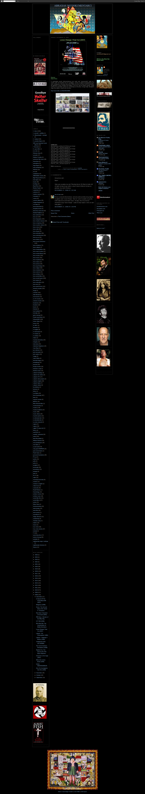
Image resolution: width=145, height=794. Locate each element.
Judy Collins (36, 358)
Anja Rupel (36, 165)
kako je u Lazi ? (101, 228)
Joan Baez (36, 348)
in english (35, 329)
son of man (58, 194)
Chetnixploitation (103, 157)
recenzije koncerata (38, 479)
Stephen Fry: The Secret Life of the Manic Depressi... (41, 651)
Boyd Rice (36, 186)
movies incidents (37, 409)
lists (34, 397)
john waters (36, 354)
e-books (35, 292)
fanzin (34, 307)
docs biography (37, 219)
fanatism (35, 305)
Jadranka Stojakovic (38, 346)
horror (34, 323)
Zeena (35, 547)
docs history (36, 239)
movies (35, 407)
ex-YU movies (37, 298)
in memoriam (36, 331)
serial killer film (37, 498)
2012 (36, 585)
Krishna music (37, 370)
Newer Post (54, 213)
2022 (36, 561)
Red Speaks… (102, 178)
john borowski (36, 352)
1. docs (35, 131)
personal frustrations (38, 455)
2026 (36, 554)
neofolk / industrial (38, 434)
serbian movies (37, 494)
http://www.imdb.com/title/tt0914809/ (60, 90)
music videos (36, 413)
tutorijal (35, 531)
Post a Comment (55, 210)
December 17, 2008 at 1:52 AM (65, 190)
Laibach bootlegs (37, 372)
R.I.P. (34, 475)
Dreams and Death (103, 153)
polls (34, 461)
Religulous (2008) (40, 604)
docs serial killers (37, 276)
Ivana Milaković (103, 162)
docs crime (36, 227)
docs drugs (36, 231)
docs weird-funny (37, 286)
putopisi (35, 471)
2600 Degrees (84, 791)
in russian (35, 333)
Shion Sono (36, 504)
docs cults (35, 229)
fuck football (36, 311)
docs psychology (37, 266)
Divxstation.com (101, 208)
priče (34, 463)
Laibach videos (37, 385)
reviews (35, 481)
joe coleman (36, 350)
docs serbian (36, 274)
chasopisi (35, 196)
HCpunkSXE (36, 319)
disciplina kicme (37, 208)
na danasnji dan (37, 418)
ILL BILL (35, 325)
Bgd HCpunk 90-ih (38, 177)
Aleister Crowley (37, 157)
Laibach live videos (38, 374)
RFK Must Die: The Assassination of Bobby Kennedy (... (41, 625)
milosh (100, 190)
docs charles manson (38, 221)
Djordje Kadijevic (37, 212)
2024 (36, 557)
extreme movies (37, 300)
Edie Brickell (36, 294)
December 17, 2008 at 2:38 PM (65, 206)
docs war (35, 284)
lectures (35, 389)
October (38, 675)
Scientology (36, 492)
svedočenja (36, 518)
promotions (36, 469)
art (34, 171)
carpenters (36, 190)
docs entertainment (38, 235)
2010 (36, 590)
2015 (36, 578)
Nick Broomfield (37, 438)
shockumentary (37, 506)
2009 (36, 592)
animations (36, 163)
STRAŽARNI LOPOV (104, 145)
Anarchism (36, 161)
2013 (36, 583)
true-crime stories (37, 529)
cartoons (35, 192)
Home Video (36, 321)
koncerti (35, 364)
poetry (35, 459)
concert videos (37, 200)
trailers (35, 522)
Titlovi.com (99, 212)
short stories (36, 512)
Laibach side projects (38, 379)
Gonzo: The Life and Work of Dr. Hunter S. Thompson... (41, 608)
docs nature (36, 261)
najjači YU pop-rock (38, 428)
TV (34, 533)
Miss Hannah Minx (38, 403)
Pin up (35, 457)
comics (35, 198)
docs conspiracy (37, 223)
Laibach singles (37, 381)
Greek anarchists (37, 317)
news (34, 436)
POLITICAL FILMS (104, 169)
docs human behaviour (39, 241)
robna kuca (36, 485)
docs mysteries (37, 259)
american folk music (38, 159)
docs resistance (37, 270)
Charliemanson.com (102, 206)
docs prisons (36, 263)
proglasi (35, 465)
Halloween (101, 183)
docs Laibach (36, 247)
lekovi (34, 391)
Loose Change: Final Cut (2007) (72, 40)
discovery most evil (38, 210)
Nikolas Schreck (37, 440)
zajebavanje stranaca (38, 545)
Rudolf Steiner (37, 489)
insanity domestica (38, 340)
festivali (35, 309)
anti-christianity (37, 167)
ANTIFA (35, 169)
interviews (35, 344)
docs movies (36, 255)
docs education (37, 233)
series (34, 502)
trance (35, 524)
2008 (36, 594)
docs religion (36, 268)
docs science (36, 272)
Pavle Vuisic (36, 452)
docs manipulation (38, 249)
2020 (36, 566)
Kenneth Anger (37, 360)
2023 (36, 559)
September (39, 677)
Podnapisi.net (100, 210)
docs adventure (37, 214)
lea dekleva (36, 387)
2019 (36, 569)
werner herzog (37, 537)
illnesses (35, 327)
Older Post (91, 213)
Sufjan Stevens (37, 516)
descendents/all (37, 206)
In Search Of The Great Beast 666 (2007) (41, 600)
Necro (34, 430)
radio (34, 477)
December (39, 596)
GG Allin (35, 313)
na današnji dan (37, 420)
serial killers (36, 500)
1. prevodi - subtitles (38, 133)
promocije (35, 467)
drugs (34, 290)
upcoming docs (37, 535)
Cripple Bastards (37, 202)
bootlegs (35, 184)
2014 (36, 580)
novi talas (35, 444)
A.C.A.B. (35, 151)
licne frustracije (37, 395)
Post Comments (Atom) (64, 216)
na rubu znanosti (37, 422)
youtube (35, 539)
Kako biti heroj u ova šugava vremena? (104, 187)
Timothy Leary (37, 520)
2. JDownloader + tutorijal (40, 135)
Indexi (34, 337)
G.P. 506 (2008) (40, 621)
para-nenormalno (37, 450)
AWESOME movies (38, 175)
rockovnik (35, 487)
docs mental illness (38, 253)
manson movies (37, 399)
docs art (35, 216)
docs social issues (38, 278)
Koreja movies (37, 366)
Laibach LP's (36, 376)
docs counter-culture (38, 225)
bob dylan (35, 179)
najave (35, 426)
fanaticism (36, 303)
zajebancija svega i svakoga (40, 541)
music (34, 411)
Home (72, 213)
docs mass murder (38, 251)
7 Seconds (36, 147)
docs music (36, 257)
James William (77, 791)
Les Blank (35, 393)
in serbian (35, 335)
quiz (34, 473)
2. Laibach (36, 139)
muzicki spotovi (37, 416)
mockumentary (37, 405)
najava (35, 424)
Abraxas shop (36, 153)
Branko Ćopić (36, 188)
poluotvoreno (102, 182)
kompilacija (36, 362)
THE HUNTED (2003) (104, 158)
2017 (36, 573)
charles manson (37, 194)
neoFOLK (35, 432)
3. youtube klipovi (37, 141)
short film (35, 510)
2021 (36, 564)
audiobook (36, 173)
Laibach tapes (37, 383)
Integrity (35, 342)
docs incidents (37, 245)
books (34, 182)
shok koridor (36, 508)
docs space (36, 280)
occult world (36, 446)
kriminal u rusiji (37, 368)
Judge (34, 356)
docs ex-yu (36, 237)
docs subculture (37, 282)
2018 (36, 571)
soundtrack (36, 514)
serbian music (37, 496)
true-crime (36, 526)
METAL (35, 401)
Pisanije (101, 152)
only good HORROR (38, 448)
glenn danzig (36, 315)
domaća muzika (37, 288)
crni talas (35, 204)
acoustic (35, 155)
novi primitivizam (37, 442)
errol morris (36, 296)
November (39, 672)
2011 (36, 587)
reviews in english (38, 483)
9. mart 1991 (36, 149)
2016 (36, 576)
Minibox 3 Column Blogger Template (65, 791)
